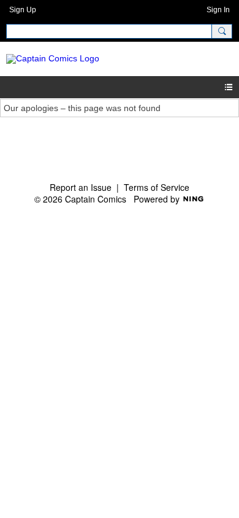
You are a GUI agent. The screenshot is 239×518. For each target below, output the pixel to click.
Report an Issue (81, 187)
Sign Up (22, 10)
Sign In (218, 10)
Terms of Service (156, 187)
